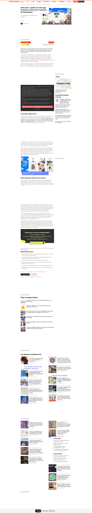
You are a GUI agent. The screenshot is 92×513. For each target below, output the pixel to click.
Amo (32, 173)
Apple (31, 252)
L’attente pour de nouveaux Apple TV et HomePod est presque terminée (37, 265)
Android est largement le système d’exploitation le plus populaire (37, 216)
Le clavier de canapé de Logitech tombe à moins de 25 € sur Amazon (36, 441)
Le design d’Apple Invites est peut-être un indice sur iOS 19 (39, 322)
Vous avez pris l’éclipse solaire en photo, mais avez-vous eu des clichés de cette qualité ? (63, 106)
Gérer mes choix (37, 108)
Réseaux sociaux (68, 4)
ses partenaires (25, 101)
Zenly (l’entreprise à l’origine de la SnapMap (45, 60)
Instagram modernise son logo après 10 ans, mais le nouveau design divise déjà (65, 101)
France (22, 276)
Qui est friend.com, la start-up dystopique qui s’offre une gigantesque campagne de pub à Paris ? (39, 311)
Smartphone (38, 276)
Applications (31, 276)
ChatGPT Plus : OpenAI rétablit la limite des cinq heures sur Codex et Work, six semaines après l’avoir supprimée (64, 360)
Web (62, 4)
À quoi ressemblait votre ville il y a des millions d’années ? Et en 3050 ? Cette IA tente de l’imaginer (36, 451)
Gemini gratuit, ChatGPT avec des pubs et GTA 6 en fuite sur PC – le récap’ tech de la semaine (36, 459)
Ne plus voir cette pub (25, 39)
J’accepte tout (38, 106)
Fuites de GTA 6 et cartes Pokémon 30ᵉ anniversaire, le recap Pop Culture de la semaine (36, 424)
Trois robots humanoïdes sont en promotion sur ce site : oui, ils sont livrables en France (64, 397)
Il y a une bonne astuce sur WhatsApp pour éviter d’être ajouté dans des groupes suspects (64, 477)
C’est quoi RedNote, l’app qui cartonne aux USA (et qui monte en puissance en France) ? (40, 328)
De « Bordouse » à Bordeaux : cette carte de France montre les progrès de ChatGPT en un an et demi (64, 424)
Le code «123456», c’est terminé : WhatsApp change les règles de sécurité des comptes (64, 380)
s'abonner (82, 1)
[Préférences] (76, 1)
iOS (26, 276)
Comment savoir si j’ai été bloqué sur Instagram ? (63, 122)
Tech (59, 4)
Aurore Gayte (25, 23)
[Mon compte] (74, 1)
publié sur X (31, 63)
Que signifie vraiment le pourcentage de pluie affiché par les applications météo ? (36, 373)
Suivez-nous (51, 42)
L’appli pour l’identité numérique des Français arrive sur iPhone (39, 317)
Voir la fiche (60, 436)
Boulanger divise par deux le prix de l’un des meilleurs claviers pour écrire (64, 368)
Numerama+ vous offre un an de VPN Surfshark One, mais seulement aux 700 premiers (63, 468)
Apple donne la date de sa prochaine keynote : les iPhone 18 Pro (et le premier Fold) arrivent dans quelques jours (36, 258)
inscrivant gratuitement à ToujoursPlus (40, 248)
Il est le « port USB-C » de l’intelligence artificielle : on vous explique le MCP (35, 432)
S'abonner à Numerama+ (36, 242)
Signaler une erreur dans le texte (39, 271)
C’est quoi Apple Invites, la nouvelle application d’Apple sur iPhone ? (38, 306)
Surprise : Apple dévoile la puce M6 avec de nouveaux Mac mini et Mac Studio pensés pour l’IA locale (64, 389)
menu (22, 1)
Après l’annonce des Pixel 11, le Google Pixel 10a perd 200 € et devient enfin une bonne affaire (36, 399)
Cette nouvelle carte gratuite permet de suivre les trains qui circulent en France (35, 390)
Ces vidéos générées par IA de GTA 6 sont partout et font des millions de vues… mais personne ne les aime (63, 117)
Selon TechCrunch (24, 148)
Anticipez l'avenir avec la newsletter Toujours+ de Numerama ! (38, 301)
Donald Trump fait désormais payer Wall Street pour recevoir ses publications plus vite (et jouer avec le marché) (63, 111)
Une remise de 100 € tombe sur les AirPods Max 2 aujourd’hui (35, 260)
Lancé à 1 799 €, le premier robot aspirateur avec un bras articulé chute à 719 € (64, 485)
